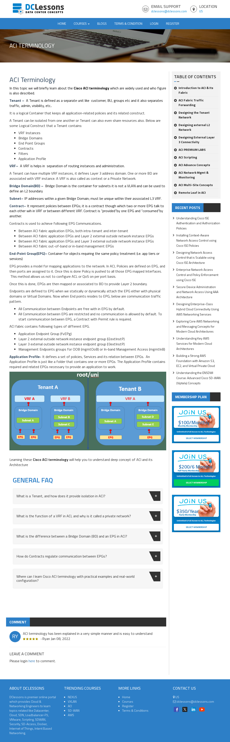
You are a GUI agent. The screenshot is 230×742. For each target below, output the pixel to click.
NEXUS (72, 697)
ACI (70, 706)
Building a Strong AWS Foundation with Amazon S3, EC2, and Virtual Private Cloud (195, 360)
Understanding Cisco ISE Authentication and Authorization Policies (198, 223)
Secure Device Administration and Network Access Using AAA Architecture (197, 292)
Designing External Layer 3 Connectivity (197, 139)
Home (62, 23)
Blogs (102, 23)
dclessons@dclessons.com (169, 11)
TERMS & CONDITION (128, 23)
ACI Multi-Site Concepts (196, 184)
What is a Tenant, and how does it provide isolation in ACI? (60, 496)
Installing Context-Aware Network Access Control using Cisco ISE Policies (196, 240)
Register (172, 23)
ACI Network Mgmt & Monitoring (193, 175)
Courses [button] (80, 23)
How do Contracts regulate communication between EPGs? (61, 556)
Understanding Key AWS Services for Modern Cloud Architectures (194, 343)
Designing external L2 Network (194, 127)
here (32, 661)
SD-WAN (74, 710)
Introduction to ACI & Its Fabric (196, 90)
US (201, 11)
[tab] (88, 496)
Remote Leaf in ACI (192, 192)
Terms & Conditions (135, 710)
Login (154, 23)
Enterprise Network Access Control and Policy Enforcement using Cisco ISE (197, 274)
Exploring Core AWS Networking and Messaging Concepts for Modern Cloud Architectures (197, 326)
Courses (127, 701)
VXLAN (72, 701)
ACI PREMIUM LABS (192, 149)
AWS (71, 715)
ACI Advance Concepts (194, 164)
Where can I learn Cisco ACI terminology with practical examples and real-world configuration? (75, 578)
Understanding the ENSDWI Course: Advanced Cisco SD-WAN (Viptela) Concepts (198, 377)
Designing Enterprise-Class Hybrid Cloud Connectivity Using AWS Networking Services (197, 309)
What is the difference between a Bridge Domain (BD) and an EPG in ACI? (71, 536)
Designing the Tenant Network (194, 115)
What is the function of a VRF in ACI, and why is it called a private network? (73, 516)
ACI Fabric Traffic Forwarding (191, 102)
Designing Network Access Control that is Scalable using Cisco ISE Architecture (195, 257)
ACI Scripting (188, 157)
